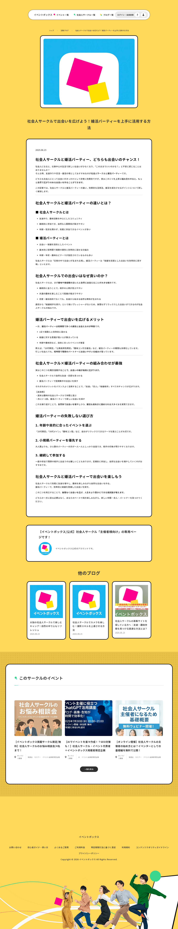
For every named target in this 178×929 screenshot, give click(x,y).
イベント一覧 (62, 15)
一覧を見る (89, 769)
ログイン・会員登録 (125, 15)
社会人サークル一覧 (86, 15)
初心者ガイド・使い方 (38, 847)
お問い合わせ (15, 847)
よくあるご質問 (61, 847)
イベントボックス (43, 14)
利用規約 (126, 847)
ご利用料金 (80, 847)
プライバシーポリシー (89, 853)
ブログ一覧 (108, 15)
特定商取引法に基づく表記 (103, 847)
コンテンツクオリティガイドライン (152, 847)
